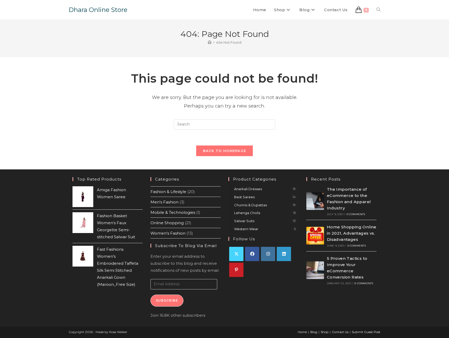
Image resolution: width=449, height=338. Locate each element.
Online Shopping (167, 222)
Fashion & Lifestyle (168, 191)
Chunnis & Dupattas (250, 205)
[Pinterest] (236, 270)
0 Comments (356, 214)
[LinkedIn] (284, 254)
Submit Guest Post (366, 332)
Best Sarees (244, 197)
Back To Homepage (224, 151)
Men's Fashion (164, 202)
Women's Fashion (168, 233)
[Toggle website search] (378, 9)
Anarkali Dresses (248, 189)
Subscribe (167, 300)
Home (302, 332)
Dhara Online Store (98, 10)
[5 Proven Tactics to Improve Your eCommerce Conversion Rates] (315, 270)
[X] (236, 254)
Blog (313, 332)
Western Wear (246, 229)
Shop (324, 332)
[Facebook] (252, 254)
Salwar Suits (244, 221)
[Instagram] (268, 254)
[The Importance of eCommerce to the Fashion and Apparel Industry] (315, 201)
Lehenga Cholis (247, 213)
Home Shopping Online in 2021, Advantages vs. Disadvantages (352, 233)
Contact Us (340, 332)
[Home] (209, 42)
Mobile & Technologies (172, 212)
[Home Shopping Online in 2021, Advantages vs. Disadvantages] (315, 235)
